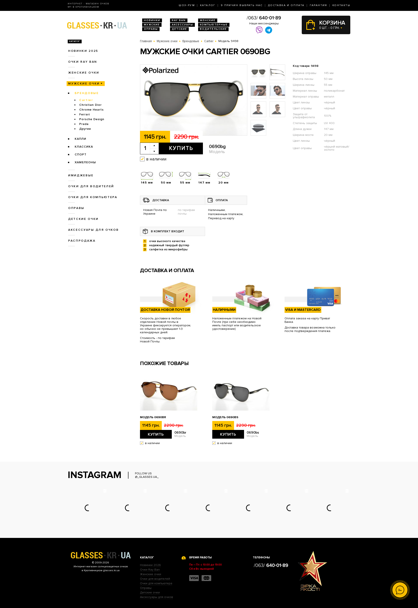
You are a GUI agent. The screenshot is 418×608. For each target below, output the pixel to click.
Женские (208, 20)
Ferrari (84, 114)
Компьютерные (214, 24)
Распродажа (82, 241)
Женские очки (83, 72)
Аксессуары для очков (93, 230)
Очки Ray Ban (150, 569)
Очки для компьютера (92, 197)
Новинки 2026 (150, 565)
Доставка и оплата (286, 5)
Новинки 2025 (83, 51)
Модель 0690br (153, 417)
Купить (181, 148)
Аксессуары (182, 24)
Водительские (213, 29)
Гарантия (318, 5)
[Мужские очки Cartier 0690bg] (193, 100)
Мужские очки (84, 83)
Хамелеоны (85, 162)
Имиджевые (81, 175)
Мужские (152, 24)
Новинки (152, 20)
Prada (84, 124)
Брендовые (87, 93)
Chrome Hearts (91, 109)
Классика (84, 146)
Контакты (341, 5)
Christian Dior (90, 105)
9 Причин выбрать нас (242, 5)
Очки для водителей (91, 186)
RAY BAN (179, 20)
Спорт (80, 154)
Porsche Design (91, 119)
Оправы (151, 29)
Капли (80, 139)
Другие (85, 129)
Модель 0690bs (225, 417)
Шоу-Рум (187, 5)
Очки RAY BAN (82, 62)
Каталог (208, 5)
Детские (179, 29)
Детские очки (83, 219)
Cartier (86, 100)
